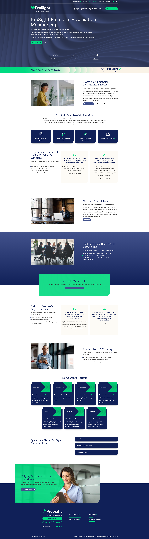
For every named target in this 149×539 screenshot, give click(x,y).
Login (113, 1)
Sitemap (75, 536)
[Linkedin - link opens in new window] (61, 526)
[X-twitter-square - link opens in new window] (59, 526)
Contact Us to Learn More (101, 103)
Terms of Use (109, 536)
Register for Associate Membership (74, 288)
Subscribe (58, 522)
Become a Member (36, 42)
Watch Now (86, 219)
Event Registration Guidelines (101, 536)
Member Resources (93, 1)
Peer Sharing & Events (74, 514)
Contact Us (47, 522)
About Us (85, 1)
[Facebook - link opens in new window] (57, 526)
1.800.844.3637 (46, 526)
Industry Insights (92, 514)
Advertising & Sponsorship (104, 1)
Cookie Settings (115, 536)
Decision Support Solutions (75, 517)
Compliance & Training (74, 519)
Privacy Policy (80, 536)
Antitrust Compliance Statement (89, 536)
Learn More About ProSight (28, 489)
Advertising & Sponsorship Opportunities (95, 520)
